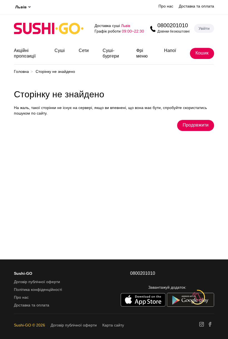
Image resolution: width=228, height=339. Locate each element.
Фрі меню (142, 53)
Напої (170, 50)
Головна (21, 71)
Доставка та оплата (196, 6)
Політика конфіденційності (38, 289)
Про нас (165, 6)
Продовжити (196, 125)
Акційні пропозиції (25, 53)
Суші (59, 50)
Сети (84, 50)
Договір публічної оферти (37, 281)
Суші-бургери (111, 53)
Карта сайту (113, 325)
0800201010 (172, 25)
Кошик (202, 53)
